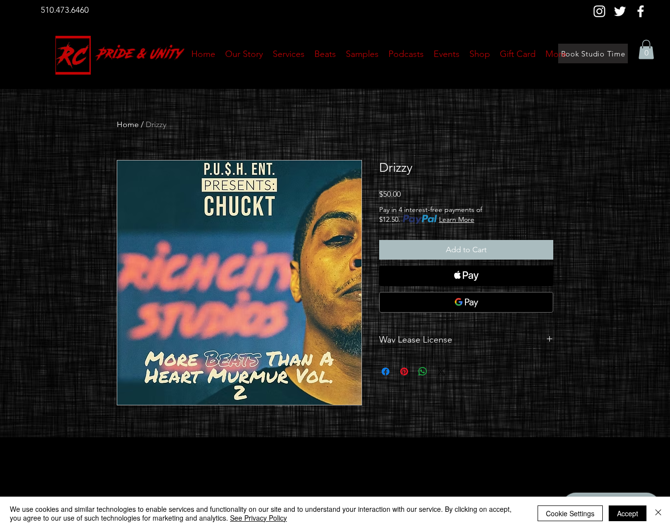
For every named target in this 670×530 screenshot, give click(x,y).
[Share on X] (441, 371)
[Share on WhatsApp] (423, 371)
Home (128, 124)
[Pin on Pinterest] (404, 371)
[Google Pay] (466, 302)
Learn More (456, 219)
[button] (646, 49)
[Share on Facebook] (385, 371)
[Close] (658, 513)
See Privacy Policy (258, 518)
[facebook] (640, 11)
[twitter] (620, 11)
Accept (627, 513)
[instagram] (599, 11)
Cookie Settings (570, 513)
